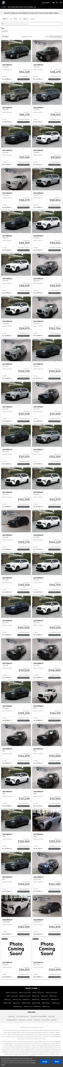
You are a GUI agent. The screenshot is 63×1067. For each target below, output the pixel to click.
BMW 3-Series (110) (25, 992)
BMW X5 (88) (36, 1003)
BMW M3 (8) (35, 999)
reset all (32, 19)
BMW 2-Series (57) (11, 992)
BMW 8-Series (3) (25, 996)
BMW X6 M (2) (17, 1006)
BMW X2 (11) (16, 1003)
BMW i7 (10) (52, 996)
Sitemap (54, 1020)
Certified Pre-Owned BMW (39, 1016)
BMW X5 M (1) (46, 1003)
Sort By (47, 36)
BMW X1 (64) (7, 1003)
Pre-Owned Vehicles (22, 1016)
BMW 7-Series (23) (12, 996)
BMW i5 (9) (44, 996)
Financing (37, 1020)
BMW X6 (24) (56, 1003)
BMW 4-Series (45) (38, 992)
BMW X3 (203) (26, 1003)
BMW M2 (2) (26, 999)
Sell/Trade (51, 1016)
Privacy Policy (45, 1020)
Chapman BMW (45, 2)
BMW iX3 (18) (17, 999)
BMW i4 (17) (35, 996)
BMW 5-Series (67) (51, 992)
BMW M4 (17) (45, 999)
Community (22, 1020)
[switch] (61, 2)
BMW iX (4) (7, 999)
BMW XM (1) (37, 1006)
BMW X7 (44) (28, 1006)
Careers (29, 1020)
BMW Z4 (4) (46, 1006)
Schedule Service (12, 1020)
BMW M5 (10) (55, 999)
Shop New (12, 1016)
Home (4, 7)
